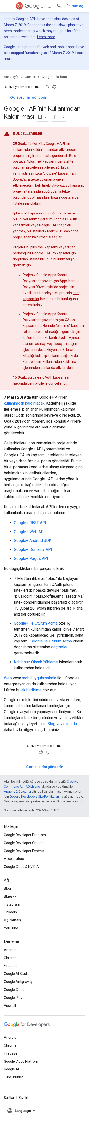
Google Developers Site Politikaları (34, 796)
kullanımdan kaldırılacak (24, 403)
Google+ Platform (38, 5)
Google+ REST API (30, 522)
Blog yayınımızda (62, 723)
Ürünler (30, 77)
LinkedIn (10, 912)
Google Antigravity (18, 982)
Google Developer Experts (24, 851)
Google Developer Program (25, 835)
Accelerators (14, 859)
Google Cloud (14, 990)
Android (10, 950)
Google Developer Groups (23, 843)
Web (8, 678)
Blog (7, 888)
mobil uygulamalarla (39, 678)
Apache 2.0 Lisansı (17, 791)
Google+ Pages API (31, 558)
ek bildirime (31, 690)
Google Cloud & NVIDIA (21, 867)
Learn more (46, 37)
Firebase (10, 966)
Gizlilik (24, 1098)
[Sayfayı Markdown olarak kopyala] (55, 117)
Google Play (13, 998)
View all (10, 1006)
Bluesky (10, 896)
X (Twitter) (12, 920)
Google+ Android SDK (32, 540)
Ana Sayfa (11, 77)
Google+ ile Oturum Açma (36, 623)
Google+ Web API (29, 531)
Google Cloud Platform (21, 1061)
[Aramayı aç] (59, 6)
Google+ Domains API (33, 549)
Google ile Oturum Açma (51, 641)
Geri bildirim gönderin (28, 97)
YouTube (11, 928)
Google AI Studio (17, 974)
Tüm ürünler (13, 1077)
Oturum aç (74, 6)
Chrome (10, 958)
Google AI (11, 1069)
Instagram (12, 904)
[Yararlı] (47, 87)
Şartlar (9, 1098)
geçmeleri (59, 647)
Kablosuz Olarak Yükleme (36, 662)
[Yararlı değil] (54, 87)
